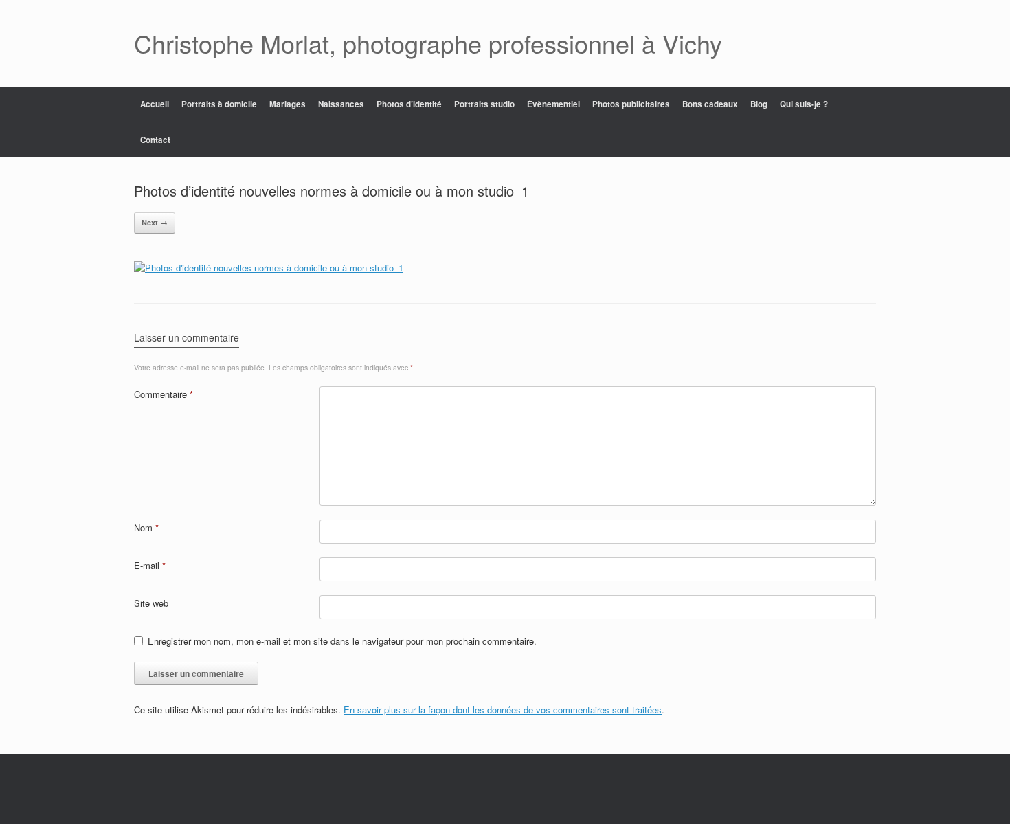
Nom (146, 527)
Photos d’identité (409, 104)
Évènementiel (553, 104)
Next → (155, 222)
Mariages (287, 104)
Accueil (154, 104)
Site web (151, 603)
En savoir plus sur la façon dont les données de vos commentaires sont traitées (503, 709)
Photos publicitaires (631, 104)
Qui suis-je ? (804, 104)
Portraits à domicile (219, 104)
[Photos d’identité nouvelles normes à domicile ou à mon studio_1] (268, 267)
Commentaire (163, 394)
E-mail (150, 565)
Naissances (341, 104)
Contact (155, 140)
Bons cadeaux (710, 104)
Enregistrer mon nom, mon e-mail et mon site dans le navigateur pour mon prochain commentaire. (342, 640)
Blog (758, 104)
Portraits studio (484, 104)
